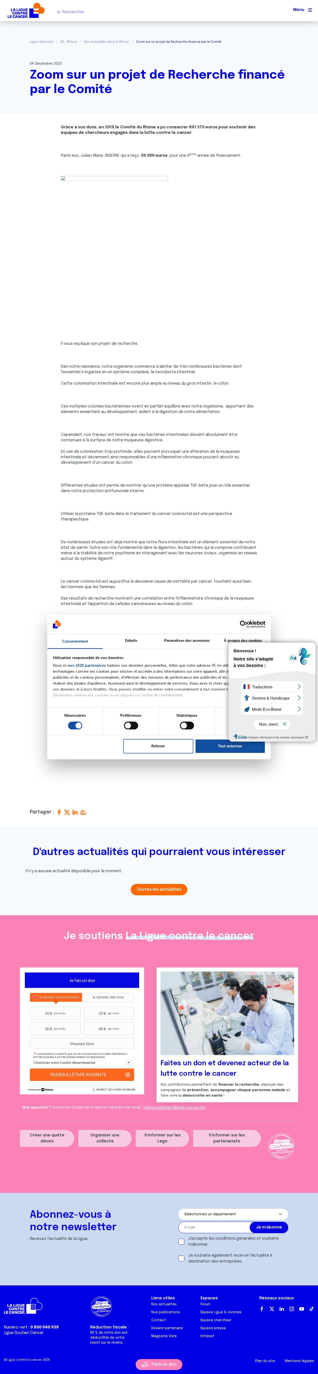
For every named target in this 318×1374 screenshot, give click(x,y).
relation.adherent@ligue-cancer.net (174, 1107)
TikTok (311, 1308)
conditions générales (235, 1238)
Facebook (261, 1308)
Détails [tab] (131, 641)
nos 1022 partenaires (87, 665)
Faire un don (164, 1364)
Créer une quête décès (47, 1138)
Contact (158, 1320)
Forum (205, 1304)
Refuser (158, 746)
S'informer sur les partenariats (227, 1138)
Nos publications (165, 1312)
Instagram (291, 1308)
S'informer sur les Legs (162, 1138)
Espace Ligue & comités (220, 1312)
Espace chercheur (215, 1320)
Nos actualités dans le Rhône (106, 42)
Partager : (42, 812)
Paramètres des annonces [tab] (187, 641)
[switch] (131, 725)
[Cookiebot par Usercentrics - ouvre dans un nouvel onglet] (243, 624)
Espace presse (213, 1328)
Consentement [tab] (75, 641)
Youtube (301, 1308)
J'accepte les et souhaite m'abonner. (233, 1241)
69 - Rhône (69, 42)
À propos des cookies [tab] (243, 641)
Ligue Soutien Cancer (24, 1333)
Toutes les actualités (159, 889)
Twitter (271, 1308)
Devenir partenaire (167, 1328)
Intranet (207, 1336)
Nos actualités (164, 1304)
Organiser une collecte (104, 1138)
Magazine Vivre (164, 1336)
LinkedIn (281, 1308)
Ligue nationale (41, 42)
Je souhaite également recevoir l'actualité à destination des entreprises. (230, 1258)
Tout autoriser (230, 746)
